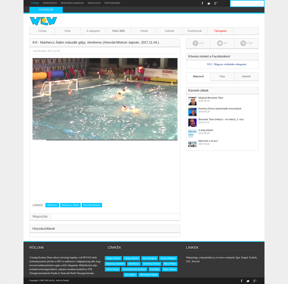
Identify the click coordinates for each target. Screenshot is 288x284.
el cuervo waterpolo (225, 257)
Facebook (202, 3)
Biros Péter (170, 263)
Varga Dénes (113, 258)
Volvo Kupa (112, 269)
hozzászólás (39, 51)
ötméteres (52, 205)
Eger (238, 257)
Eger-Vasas (169, 269)
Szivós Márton (168, 258)
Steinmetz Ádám (148, 274)
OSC (188, 261)
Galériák (169, 30)
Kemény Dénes (151, 263)
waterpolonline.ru (207, 257)
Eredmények (195, 30)
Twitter (208, 3)
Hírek (68, 30)
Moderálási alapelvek (72, 3)
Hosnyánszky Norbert (134, 269)
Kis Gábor (130, 274)
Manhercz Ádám (70, 205)
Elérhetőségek (112, 3)
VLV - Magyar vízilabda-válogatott (226, 64)
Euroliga (154, 269)
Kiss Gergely (149, 258)
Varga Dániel (132, 258)
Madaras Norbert (115, 263)
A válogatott (93, 30)
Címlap (35, 3)
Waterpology (192, 257)
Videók (144, 30)
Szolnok (253, 257)
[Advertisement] (105, 170)
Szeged (244, 257)
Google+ (215, 3)
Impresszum (94, 3)
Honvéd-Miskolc (92, 205)
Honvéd (195, 261)
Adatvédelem (50, 3)
